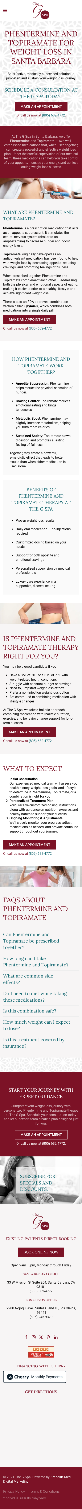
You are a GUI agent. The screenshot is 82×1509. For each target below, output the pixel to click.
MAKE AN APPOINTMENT (41, 106)
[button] (5, 10)
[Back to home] (41, 10)
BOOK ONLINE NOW (41, 1252)
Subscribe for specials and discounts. (37, 1182)
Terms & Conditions (44, 1491)
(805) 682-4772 (53, 115)
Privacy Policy (14, 1491)
